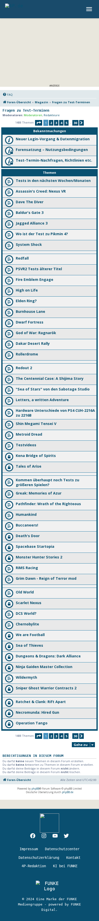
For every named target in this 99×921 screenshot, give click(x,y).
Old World (25, 592)
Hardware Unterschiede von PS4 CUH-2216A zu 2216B (55, 413)
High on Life (27, 290)
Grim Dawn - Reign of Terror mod (46, 578)
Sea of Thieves (29, 645)
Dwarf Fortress (29, 322)
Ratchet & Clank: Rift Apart (41, 701)
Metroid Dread (29, 434)
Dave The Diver (29, 201)
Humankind (26, 514)
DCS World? (26, 613)
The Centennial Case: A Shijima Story (50, 378)
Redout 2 (24, 367)
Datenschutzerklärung (39, 858)
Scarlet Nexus (28, 602)
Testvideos (26, 444)
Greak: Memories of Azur (38, 493)
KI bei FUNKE (65, 866)
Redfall (22, 258)
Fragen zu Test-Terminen (26, 110)
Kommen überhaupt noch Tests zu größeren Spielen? (47, 482)
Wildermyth (26, 677)
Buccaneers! (27, 525)
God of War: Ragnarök (36, 332)
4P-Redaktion (34, 866)
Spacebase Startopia (35, 546)
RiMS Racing (27, 567)
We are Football (30, 634)
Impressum (29, 849)
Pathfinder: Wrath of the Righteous (48, 503)
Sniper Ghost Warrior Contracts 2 (46, 688)
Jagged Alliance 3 (31, 223)
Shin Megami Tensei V (36, 423)
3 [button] (56, 123)
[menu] (89, 9)
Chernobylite (27, 624)
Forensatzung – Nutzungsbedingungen (52, 149)
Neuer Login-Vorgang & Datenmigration (53, 139)
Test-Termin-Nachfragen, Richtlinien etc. (54, 160)
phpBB (35, 788)
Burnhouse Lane (30, 311)
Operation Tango (31, 723)
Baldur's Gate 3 (29, 212)
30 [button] (75, 123)
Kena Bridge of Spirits (36, 455)
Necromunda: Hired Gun (37, 712)
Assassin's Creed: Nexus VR (41, 191)
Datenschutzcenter (62, 849)
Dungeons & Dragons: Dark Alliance (48, 656)
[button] (38, 123)
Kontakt (73, 858)
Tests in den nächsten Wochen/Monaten (53, 180)
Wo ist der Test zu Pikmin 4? (42, 233)
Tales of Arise (28, 466)
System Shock (29, 244)
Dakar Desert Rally (33, 343)
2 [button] (51, 123)
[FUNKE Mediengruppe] (49, 886)
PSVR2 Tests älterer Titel (39, 268)
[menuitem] (8, 95)
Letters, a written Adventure (42, 399)
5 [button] (66, 123)
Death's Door (28, 535)
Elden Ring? (26, 300)
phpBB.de (67, 792)
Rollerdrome (27, 354)
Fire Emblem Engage (34, 279)
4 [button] (61, 123)
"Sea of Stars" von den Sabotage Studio (53, 389)
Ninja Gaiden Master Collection (44, 666)
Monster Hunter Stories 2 (39, 557)
